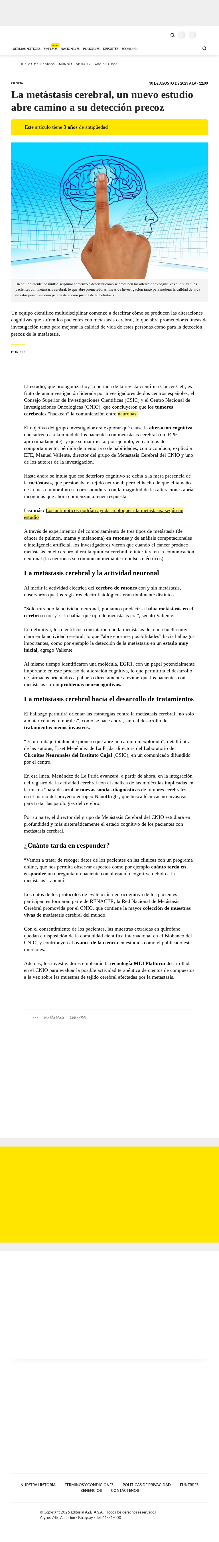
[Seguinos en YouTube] (199, 1513)
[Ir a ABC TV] (149, 48)
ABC (22, 34)
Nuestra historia (38, 1485)
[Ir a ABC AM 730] (164, 48)
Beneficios (91, 1490)
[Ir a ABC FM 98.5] (187, 48)
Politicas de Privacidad (147, 1485)
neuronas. (128, 414)
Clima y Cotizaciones (162, 34)
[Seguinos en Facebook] (187, 1513)
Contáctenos (125, 1490)
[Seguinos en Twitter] (193, 1513)
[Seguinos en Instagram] (205, 1513)
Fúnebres (189, 1485)
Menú (204, 34)
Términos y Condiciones (89, 1485)
